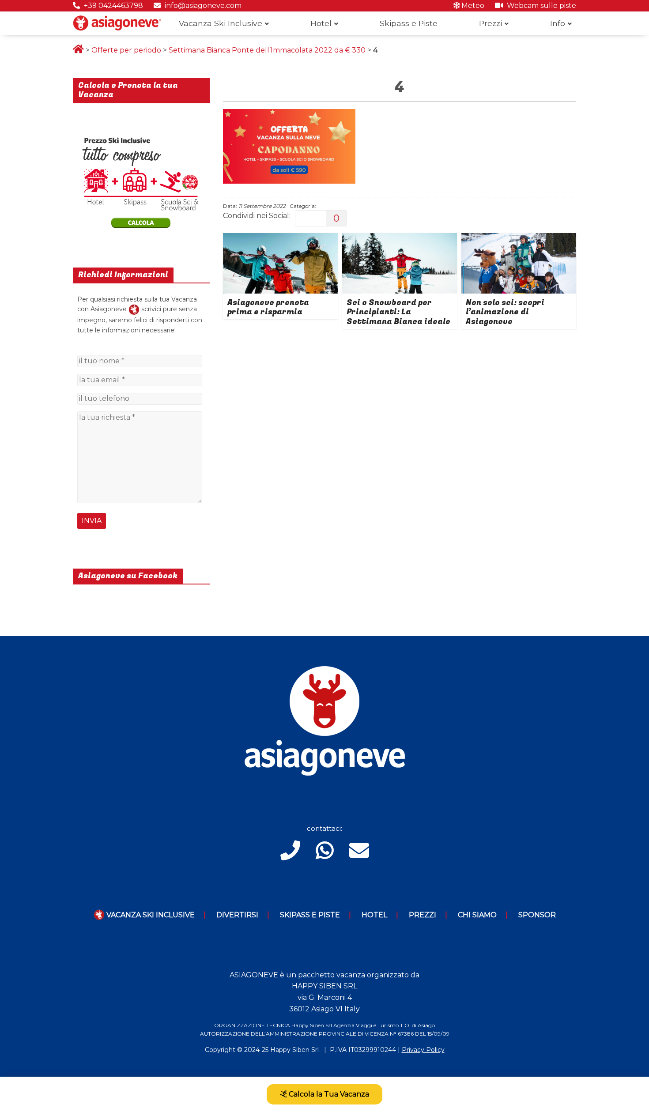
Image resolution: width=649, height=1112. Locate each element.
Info (557, 23)
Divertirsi (237, 915)
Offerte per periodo (126, 50)
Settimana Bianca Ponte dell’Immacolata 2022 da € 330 (267, 50)
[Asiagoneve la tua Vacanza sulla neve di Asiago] (134, 309)
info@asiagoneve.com (202, 5)
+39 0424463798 (112, 5)
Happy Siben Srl (294, 1050)
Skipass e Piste (409, 23)
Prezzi (490, 23)
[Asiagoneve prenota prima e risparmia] (280, 238)
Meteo (472, 5)
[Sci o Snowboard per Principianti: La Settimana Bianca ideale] (399, 238)
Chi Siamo (477, 915)
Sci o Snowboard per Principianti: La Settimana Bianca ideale (398, 312)
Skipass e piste (310, 915)
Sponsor (537, 915)
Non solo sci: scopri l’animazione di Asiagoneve (505, 312)
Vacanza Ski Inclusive (220, 23)
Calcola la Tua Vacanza (328, 1094)
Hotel (321, 23)
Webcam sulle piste (540, 5)
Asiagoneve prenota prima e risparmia (268, 307)
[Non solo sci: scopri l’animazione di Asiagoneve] (518, 238)
